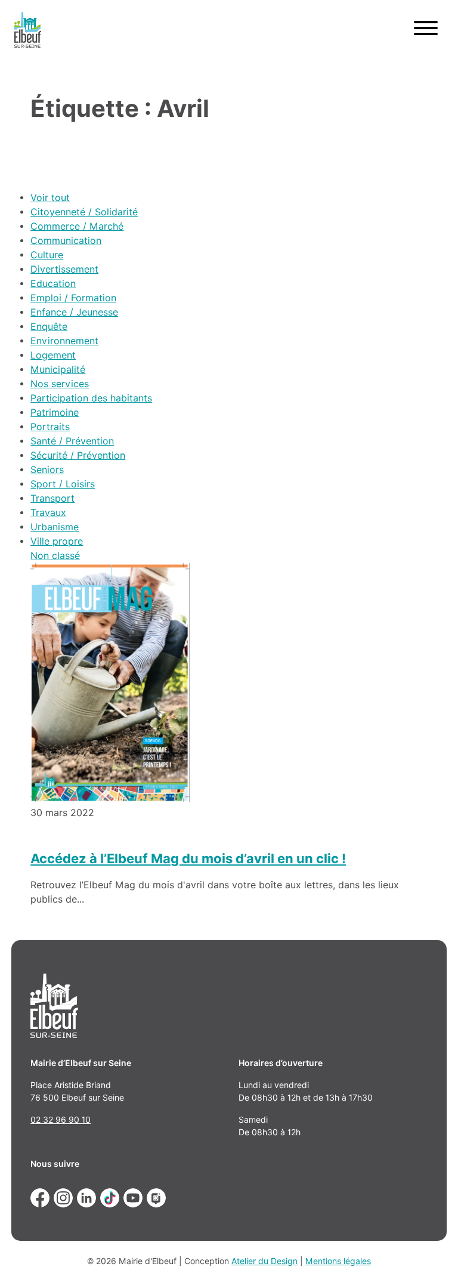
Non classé (55, 555)
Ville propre (56, 541)
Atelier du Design (264, 1261)
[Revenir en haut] (431, 1255)
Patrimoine (54, 412)
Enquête (48, 326)
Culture (46, 255)
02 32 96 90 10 (60, 1120)
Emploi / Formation (73, 298)
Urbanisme (54, 527)
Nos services (59, 384)
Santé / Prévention (72, 441)
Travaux (48, 512)
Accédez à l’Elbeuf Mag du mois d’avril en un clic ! (188, 858)
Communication (65, 240)
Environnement (64, 341)
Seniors (47, 469)
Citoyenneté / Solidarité (84, 212)
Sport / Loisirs (62, 484)
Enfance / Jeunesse (74, 312)
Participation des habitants (91, 398)
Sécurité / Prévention (77, 455)
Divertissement (64, 269)
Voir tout (50, 197)
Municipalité (57, 369)
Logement (53, 355)
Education (53, 283)
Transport (52, 498)
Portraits (50, 427)
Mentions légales (338, 1261)
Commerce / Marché (76, 226)
